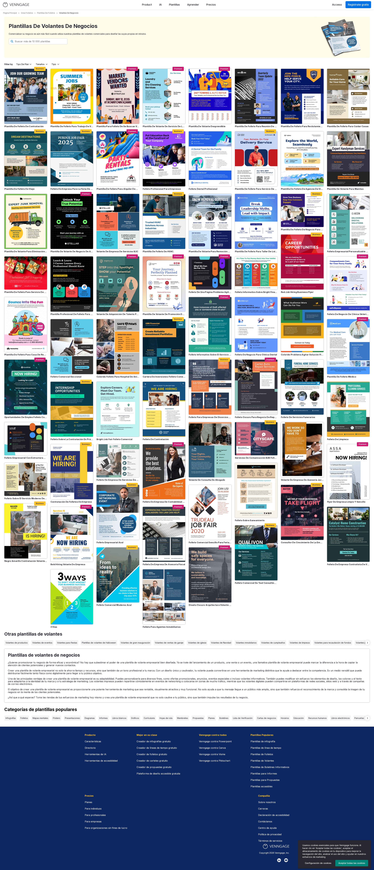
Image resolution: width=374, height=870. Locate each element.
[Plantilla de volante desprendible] (210, 96)
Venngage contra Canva (212, 747)
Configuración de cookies (318, 863)
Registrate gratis (358, 4)
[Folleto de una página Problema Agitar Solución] (210, 273)
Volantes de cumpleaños (273, 642)
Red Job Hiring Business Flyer (297, 292)
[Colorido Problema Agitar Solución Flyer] (302, 324)
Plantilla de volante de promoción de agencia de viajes (164, 314)
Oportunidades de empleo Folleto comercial (25, 417)
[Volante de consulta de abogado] (210, 449)
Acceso (337, 4)
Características (93, 741)
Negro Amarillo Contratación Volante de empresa (25, 561)
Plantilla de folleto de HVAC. (158, 251)
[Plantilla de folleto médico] (348, 346)
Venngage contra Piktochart (214, 760)
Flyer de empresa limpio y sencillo (346, 502)
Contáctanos (265, 821)
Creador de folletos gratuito (152, 754)
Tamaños (40, 64)
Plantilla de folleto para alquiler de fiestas (118, 189)
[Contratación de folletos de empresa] (72, 471)
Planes (211, 718)
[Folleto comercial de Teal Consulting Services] (256, 552)
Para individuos (93, 808)
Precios (211, 4)
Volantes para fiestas (67, 642)
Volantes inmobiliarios (246, 642)
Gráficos (135, 718)
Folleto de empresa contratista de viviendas (348, 564)
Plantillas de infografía (263, 741)
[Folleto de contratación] (164, 409)
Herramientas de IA (95, 754)
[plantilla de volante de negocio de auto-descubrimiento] (72, 221)
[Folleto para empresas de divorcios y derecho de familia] (210, 387)
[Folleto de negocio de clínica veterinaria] (348, 283)
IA (160, 4)
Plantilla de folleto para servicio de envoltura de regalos (25, 292)
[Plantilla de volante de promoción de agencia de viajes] (164, 283)
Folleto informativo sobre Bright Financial (256, 292)
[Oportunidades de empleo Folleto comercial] (25, 387)
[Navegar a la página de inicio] (16, 4)
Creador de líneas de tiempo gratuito (157, 747)
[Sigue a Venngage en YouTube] (286, 860)
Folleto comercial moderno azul (114, 605)
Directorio (90, 747)
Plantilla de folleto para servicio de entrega (256, 189)
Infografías (11, 718)
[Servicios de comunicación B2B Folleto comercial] (256, 438)
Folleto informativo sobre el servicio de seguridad (210, 354)
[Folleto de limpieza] (348, 409)
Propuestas (198, 718)
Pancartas (359, 718)
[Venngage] (276, 846)
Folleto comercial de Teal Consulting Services (256, 583)
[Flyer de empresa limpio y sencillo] (348, 471)
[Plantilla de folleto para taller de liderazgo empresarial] (256, 221)
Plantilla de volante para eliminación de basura (25, 251)
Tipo (54, 64)
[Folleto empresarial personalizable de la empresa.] (348, 221)
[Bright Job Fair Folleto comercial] (118, 409)
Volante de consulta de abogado (207, 480)
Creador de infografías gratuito (154, 741)
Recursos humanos (317, 718)
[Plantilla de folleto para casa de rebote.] (25, 324)
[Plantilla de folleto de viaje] (25, 158)
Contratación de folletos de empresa (71, 502)
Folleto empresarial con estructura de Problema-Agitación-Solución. (25, 458)
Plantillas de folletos (46, 13)
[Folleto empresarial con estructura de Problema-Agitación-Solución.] (25, 438)
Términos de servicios (270, 840)
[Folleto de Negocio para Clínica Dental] (256, 324)
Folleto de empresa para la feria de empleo (72, 189)
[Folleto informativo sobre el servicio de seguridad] (210, 324)
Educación (299, 718)
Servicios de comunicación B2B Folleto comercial (256, 458)
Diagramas (90, 718)
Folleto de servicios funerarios (298, 417)
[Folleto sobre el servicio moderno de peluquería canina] (25, 479)
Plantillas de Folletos (262, 754)
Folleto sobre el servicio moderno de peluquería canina (25, 498)
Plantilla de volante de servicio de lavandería (164, 126)
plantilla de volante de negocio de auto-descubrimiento (72, 251)
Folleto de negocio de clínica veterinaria (348, 314)
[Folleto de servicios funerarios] (302, 387)
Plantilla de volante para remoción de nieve (210, 251)
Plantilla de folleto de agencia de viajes (302, 189)
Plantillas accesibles (261, 786)
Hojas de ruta (166, 718)
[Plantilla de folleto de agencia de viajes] (302, 158)
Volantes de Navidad (221, 642)
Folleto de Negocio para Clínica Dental (256, 354)
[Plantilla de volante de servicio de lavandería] (164, 96)
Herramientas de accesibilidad (101, 760)
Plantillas (174, 4)
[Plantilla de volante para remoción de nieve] (210, 221)
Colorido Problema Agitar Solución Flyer (302, 354)
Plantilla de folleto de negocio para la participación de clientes (302, 229)
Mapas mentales (40, 718)
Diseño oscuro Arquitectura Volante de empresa (210, 605)
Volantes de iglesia (197, 642)
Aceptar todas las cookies (351, 863)
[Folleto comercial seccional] (72, 346)
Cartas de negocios (266, 718)
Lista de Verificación (242, 718)
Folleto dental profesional (203, 189)
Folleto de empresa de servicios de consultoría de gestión (118, 480)
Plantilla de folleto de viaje (19, 189)
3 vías (54, 627)
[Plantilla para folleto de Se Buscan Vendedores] (118, 96)
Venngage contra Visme (212, 754)
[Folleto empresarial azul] (118, 512)
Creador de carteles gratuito (152, 760)
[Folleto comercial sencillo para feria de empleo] (210, 512)
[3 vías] (72, 596)
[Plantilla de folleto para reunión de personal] (256, 96)
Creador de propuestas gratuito (154, 767)
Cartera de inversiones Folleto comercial (164, 376)
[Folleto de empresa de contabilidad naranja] (164, 471)
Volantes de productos (17, 642)
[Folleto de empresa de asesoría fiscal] (164, 534)
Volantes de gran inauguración (135, 642)
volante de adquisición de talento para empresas (118, 314)
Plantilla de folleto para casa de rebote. (25, 354)
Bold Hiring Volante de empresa (68, 564)
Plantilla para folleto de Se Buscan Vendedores (118, 126)
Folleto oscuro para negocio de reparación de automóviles (256, 417)
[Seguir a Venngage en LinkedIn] (279, 860)
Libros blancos (119, 718)
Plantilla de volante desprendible (207, 126)
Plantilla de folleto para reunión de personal (256, 126)
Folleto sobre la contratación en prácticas (72, 439)
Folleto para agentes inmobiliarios (162, 627)
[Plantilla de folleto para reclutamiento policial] (302, 96)
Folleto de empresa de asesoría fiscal (164, 564)
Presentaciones (72, 718)
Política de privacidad (270, 834)
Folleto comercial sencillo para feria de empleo (210, 542)
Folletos (24, 718)
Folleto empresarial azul (110, 542)
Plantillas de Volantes (262, 760)
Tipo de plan (22, 64)
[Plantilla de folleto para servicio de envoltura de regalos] (25, 273)
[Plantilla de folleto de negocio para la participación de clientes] (302, 210)
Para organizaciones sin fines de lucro (106, 827)
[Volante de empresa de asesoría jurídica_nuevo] (302, 449)
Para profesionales (95, 815)
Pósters (56, 718)
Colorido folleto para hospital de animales (118, 376)
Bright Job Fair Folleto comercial (115, 439)
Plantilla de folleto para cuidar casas (348, 126)
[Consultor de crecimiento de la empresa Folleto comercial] (302, 512)
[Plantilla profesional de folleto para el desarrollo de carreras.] (72, 283)
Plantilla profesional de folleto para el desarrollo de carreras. (72, 314)
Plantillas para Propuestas (265, 780)
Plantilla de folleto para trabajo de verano (72, 126)
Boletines (223, 718)
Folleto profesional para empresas (162, 189)
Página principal (10, 13)
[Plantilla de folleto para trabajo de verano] (72, 96)
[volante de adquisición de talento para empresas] (118, 283)
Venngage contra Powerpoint (215, 741)
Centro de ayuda (267, 827)
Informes (103, 718)
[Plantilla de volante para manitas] (348, 158)
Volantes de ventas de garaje (169, 642)
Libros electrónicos (340, 718)
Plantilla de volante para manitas (345, 189)
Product (147, 4)
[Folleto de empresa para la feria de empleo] (72, 158)
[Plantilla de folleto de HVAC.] (164, 221)
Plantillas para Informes (264, 773)
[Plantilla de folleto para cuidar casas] (348, 96)
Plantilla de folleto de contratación (24, 126)
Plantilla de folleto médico (341, 376)
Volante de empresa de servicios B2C (117, 251)
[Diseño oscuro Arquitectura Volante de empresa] (210, 574)
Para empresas (93, 821)
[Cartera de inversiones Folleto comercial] (164, 346)
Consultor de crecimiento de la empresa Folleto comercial (302, 542)
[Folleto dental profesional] (210, 158)
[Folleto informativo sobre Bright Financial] (256, 273)
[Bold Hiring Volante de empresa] (72, 534)
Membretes (182, 718)
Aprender (193, 4)
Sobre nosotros (267, 802)
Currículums (149, 718)
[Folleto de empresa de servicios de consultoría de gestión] (118, 460)
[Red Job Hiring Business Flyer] (302, 262)
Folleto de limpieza (338, 439)
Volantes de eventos (42, 642)
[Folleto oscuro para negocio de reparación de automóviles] (256, 387)
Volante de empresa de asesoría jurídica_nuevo (302, 480)
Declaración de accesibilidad (273, 815)
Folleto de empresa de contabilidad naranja (164, 502)
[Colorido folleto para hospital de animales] (118, 346)
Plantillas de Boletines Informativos (270, 767)
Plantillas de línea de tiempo (266, 747)
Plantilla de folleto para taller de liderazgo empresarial (256, 251)
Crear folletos (27, 13)
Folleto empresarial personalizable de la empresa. (348, 251)
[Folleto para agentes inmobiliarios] (164, 596)
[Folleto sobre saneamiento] (256, 490)
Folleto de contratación (156, 439)
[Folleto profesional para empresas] (164, 158)
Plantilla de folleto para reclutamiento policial (302, 126)
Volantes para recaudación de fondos (332, 642)
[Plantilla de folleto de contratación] (25, 96)
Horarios (285, 718)
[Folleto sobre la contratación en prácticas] (72, 409)
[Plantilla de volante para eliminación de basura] (25, 221)
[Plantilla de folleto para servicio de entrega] (256, 158)
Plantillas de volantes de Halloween (99, 642)
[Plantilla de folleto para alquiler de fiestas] (118, 158)
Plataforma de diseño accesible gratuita (158, 773)
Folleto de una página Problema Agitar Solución (210, 292)
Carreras (263, 808)
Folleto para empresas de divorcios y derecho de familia (210, 417)
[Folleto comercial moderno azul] (118, 574)
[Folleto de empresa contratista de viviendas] (348, 534)
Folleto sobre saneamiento (250, 520)
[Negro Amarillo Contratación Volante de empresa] (25, 530)
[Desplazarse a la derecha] (367, 643)
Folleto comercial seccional (66, 376)
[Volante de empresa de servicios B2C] (118, 221)
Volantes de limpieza (300, 642)
